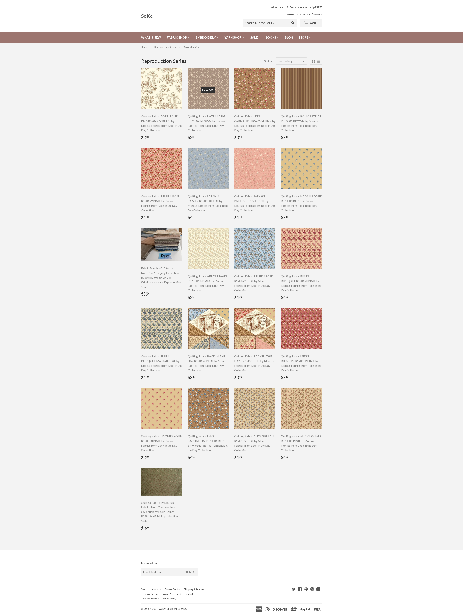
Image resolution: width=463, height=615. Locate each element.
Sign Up (190, 572)
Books (271, 37)
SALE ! (254, 37)
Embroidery (206, 37)
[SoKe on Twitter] (294, 589)
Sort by (268, 61)
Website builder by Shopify (173, 608)
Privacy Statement (171, 594)
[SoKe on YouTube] (318, 589)
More (303, 37)
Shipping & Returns (194, 589)
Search (144, 589)
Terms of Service (150, 594)
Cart (313, 22)
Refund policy (169, 598)
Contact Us (190, 594)
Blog (289, 37)
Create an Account (311, 13)
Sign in (290, 13)
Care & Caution (173, 589)
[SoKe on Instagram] (312, 589)
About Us (156, 589)
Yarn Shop (233, 37)
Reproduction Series (165, 47)
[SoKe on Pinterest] (306, 589)
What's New (151, 37)
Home (144, 47)
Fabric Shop (177, 37)
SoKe (147, 16)
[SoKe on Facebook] (300, 589)
